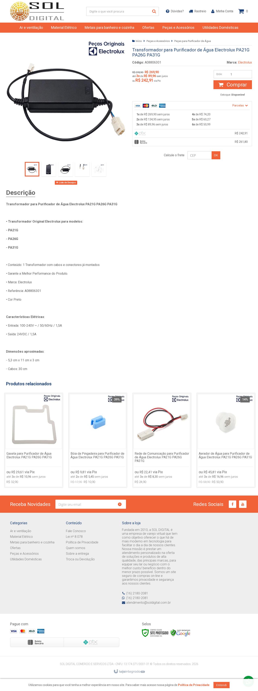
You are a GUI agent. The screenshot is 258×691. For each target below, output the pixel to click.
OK (216, 155)
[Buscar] (154, 11)
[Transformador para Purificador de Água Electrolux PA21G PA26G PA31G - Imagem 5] (99, 169)
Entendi (221, 685)
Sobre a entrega (77, 554)
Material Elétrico (21, 537)
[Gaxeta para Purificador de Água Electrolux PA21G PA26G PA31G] (33, 440)
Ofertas (15, 548)
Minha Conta (224, 11)
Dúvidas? (177, 11)
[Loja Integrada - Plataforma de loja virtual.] (129, 671)
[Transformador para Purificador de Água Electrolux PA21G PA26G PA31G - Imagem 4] (82, 169)
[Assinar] (121, 504)
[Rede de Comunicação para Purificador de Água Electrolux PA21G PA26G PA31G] (162, 440)
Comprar (236, 85)
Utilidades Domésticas (26, 559)
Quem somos (75, 548)
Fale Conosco (76, 531)
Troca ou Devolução (80, 559)
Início (139, 41)
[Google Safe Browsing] (180, 632)
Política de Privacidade (82, 542)
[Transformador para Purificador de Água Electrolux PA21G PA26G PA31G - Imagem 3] (65, 169)
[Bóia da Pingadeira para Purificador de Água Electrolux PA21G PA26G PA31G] (98, 440)
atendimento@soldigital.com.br (148, 602)
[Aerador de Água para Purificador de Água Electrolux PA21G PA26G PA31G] (226, 440)
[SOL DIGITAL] (37, 11)
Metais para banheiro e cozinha (32, 542)
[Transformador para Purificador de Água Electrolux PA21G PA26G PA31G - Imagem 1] (32, 169)
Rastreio (200, 11)
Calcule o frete (174, 155)
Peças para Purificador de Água (192, 41)
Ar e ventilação (20, 531)
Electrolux (245, 62)
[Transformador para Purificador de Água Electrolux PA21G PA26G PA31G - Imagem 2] (49, 169)
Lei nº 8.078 (74, 537)
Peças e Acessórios (158, 41)
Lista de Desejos (67, 182)
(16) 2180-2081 (137, 593)
